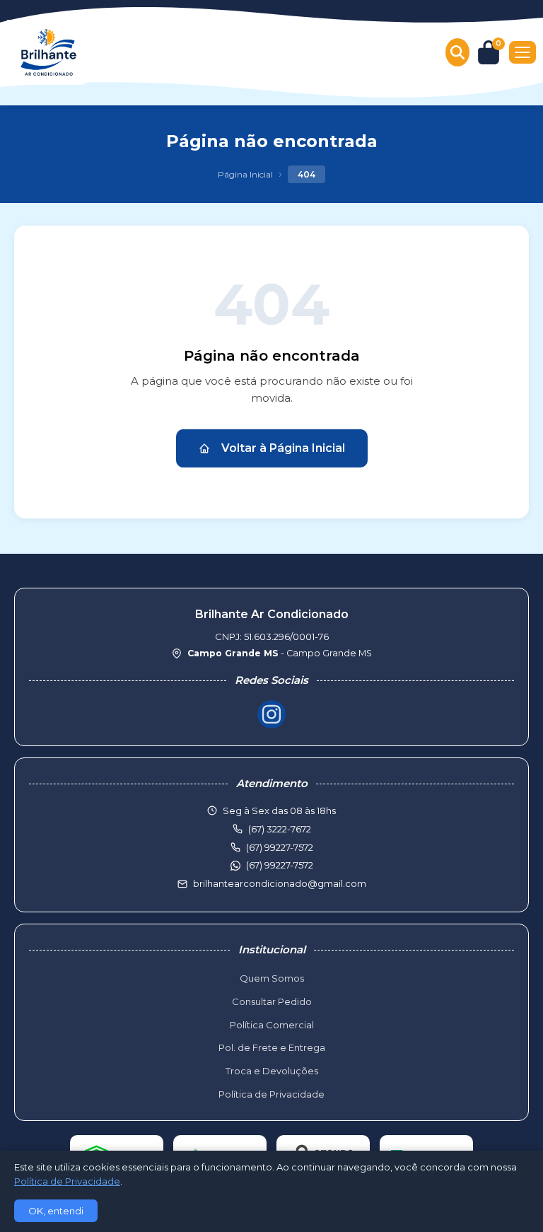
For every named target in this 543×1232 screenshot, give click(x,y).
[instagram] (271, 714)
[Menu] (522, 52)
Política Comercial (272, 1024)
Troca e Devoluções (272, 1070)
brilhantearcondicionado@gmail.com (279, 883)
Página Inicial (245, 174)
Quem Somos (272, 978)
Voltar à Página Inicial (283, 448)
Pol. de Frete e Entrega (271, 1047)
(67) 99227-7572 (279, 865)
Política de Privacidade (271, 1094)
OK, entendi (55, 1210)
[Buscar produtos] (457, 52)
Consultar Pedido (272, 1001)
